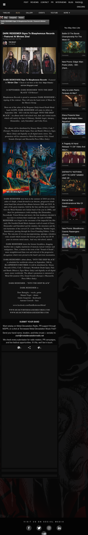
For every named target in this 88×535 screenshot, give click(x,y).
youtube (54, 13)
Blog (5, 18)
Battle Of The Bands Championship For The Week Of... (72, 36)
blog (18, 13)
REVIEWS (34, 2)
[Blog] (2, 27)
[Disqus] (29, 382)
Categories (13, 18)
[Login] (82, 2)
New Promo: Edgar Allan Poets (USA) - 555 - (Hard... (72, 64)
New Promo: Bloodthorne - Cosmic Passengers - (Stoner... (73, 231)
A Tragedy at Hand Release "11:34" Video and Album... (73, 146)
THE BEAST (12, 42)
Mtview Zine (13, 82)
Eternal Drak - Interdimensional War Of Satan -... (72, 203)
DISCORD (81, 6)
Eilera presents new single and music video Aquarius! (72, 118)
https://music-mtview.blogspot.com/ (37, 83)
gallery (29, 13)
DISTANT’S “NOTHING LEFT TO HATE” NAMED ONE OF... (72, 174)
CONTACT (45, 2)
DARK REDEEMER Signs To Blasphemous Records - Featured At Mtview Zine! (23, 22)
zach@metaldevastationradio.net (29, 335)
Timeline (6, 13)
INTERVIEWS (61, 2)
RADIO (78, 2)
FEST (26, 2)
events (42, 13)
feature (21, 18)
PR (52, 2)
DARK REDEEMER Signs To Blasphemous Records (25, 79)
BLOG (70, 2)
